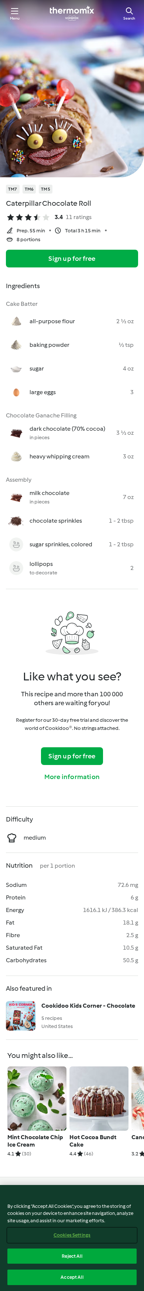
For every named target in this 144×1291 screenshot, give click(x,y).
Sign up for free (71, 259)
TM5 (45, 189)
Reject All (72, 1256)
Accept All (72, 1277)
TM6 (29, 189)
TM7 (12, 189)
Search (129, 18)
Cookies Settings (72, 1235)
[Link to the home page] (72, 13)
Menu (15, 18)
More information (72, 777)
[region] (72, 1238)
